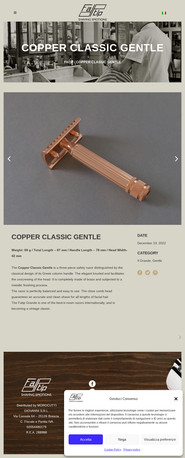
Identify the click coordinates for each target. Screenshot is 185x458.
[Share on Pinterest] (155, 272)
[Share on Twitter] (147, 272)
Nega (122, 439)
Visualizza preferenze (160, 439)
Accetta (85, 439)
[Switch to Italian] (164, 12)
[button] (176, 399)
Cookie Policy (112, 449)
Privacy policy (131, 449)
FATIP (68, 62)
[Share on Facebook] (139, 272)
